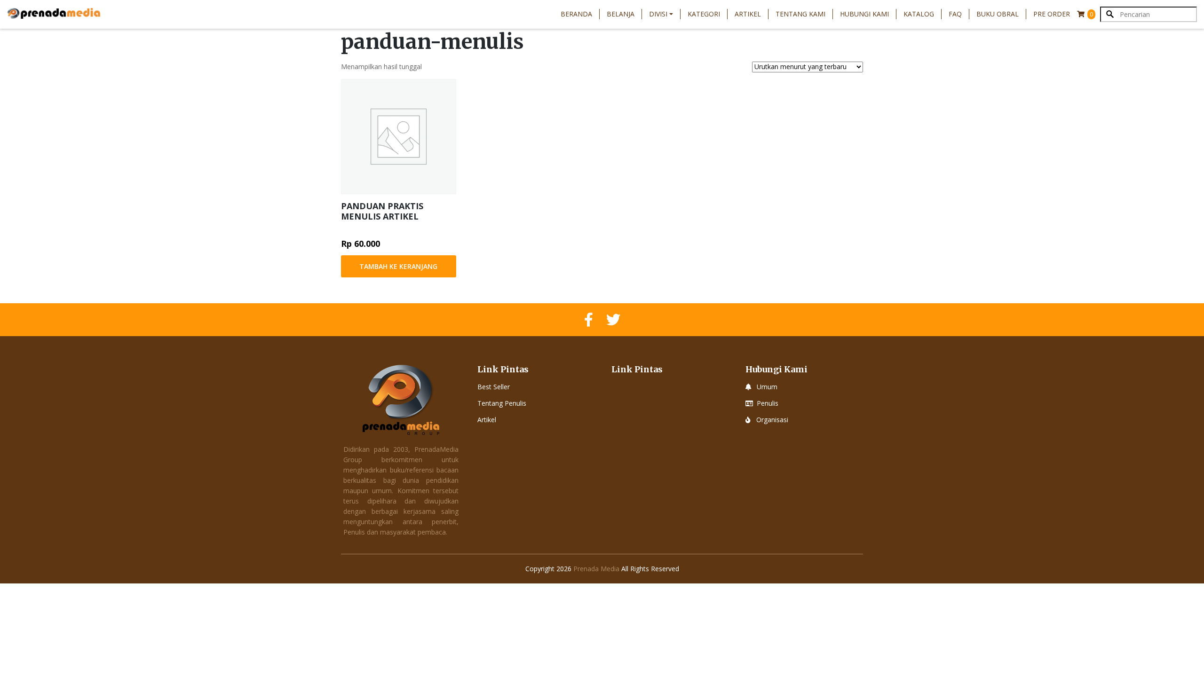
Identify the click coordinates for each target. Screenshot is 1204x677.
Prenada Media (596, 568)
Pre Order (1051, 13)
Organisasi (772, 419)
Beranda (576, 13)
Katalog (918, 13)
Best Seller (493, 386)
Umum (767, 386)
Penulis (767, 403)
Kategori (704, 13)
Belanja (620, 13)
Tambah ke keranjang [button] (398, 266)
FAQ (955, 13)
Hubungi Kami (864, 13)
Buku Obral (997, 13)
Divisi (658, 13)
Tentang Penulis (501, 403)
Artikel (748, 13)
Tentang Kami (800, 13)
